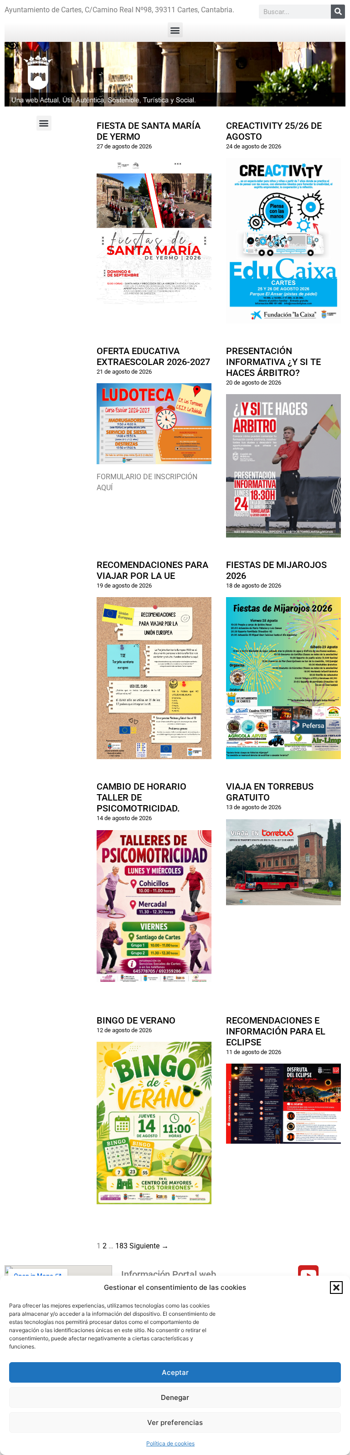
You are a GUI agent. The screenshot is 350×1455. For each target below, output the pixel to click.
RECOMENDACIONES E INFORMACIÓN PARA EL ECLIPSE (275, 1031)
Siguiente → (149, 1246)
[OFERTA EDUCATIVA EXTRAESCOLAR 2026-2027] (154, 458)
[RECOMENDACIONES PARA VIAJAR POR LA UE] (154, 753)
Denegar (175, 1397)
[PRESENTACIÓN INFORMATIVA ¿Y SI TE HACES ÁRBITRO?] (283, 531)
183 (121, 1246)
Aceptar (175, 1372)
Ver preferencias (175, 1422)
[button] (336, 1287)
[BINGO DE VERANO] (154, 1198)
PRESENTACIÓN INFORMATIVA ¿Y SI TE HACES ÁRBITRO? (273, 361)
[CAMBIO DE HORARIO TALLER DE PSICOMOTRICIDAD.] (154, 976)
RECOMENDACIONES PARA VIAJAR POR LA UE (152, 570)
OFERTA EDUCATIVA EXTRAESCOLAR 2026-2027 (153, 356)
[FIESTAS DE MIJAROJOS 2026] (283, 753)
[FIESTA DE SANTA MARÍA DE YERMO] (154, 313)
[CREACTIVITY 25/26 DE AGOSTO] (283, 318)
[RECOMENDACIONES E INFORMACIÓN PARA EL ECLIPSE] (283, 1138)
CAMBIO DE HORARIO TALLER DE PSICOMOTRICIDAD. (141, 797)
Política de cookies (170, 1443)
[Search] (338, 12)
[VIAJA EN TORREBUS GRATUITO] (283, 899)
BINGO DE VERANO (136, 1020)
